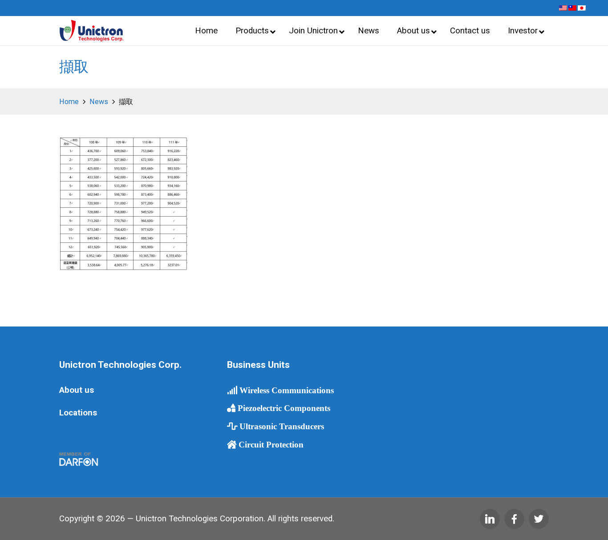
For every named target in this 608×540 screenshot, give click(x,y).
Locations (78, 413)
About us (76, 390)
